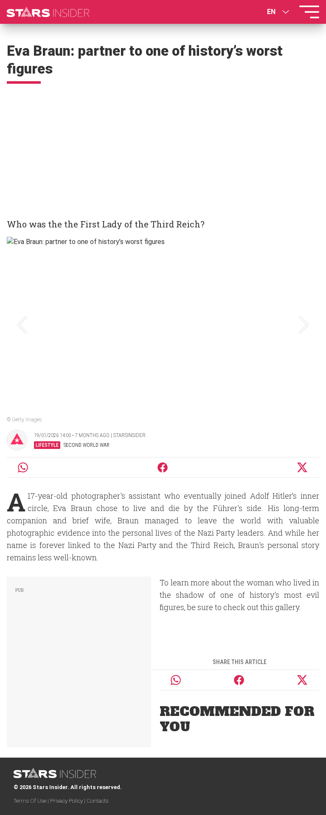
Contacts (97, 801)
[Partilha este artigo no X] (302, 467)
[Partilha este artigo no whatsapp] (23, 467)
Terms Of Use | (32, 801)
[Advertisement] (163, 147)
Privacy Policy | (68, 801)
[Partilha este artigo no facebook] (163, 467)
